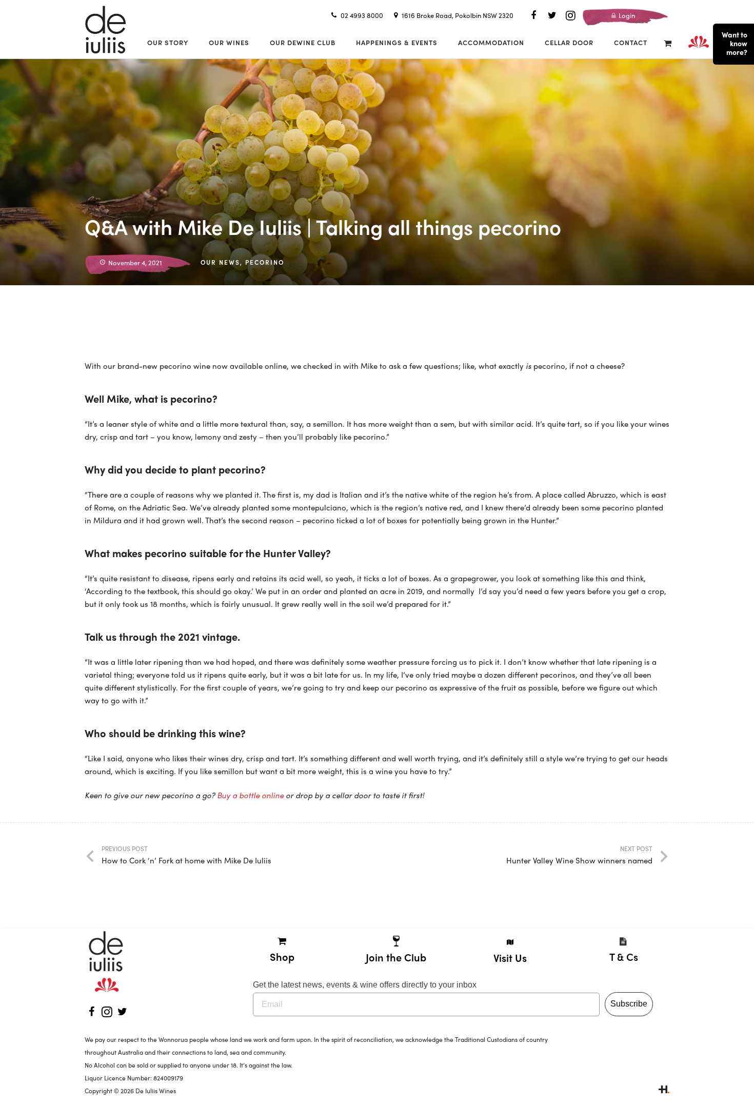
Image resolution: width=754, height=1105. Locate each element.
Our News (220, 262)
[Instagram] (570, 15)
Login (626, 15)
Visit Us (510, 957)
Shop (282, 956)
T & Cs (623, 956)
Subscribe (628, 1003)
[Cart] (668, 42)
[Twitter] (552, 15)
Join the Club (396, 957)
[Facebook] (533, 15)
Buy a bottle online (250, 795)
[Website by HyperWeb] (664, 1090)
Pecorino (264, 262)
